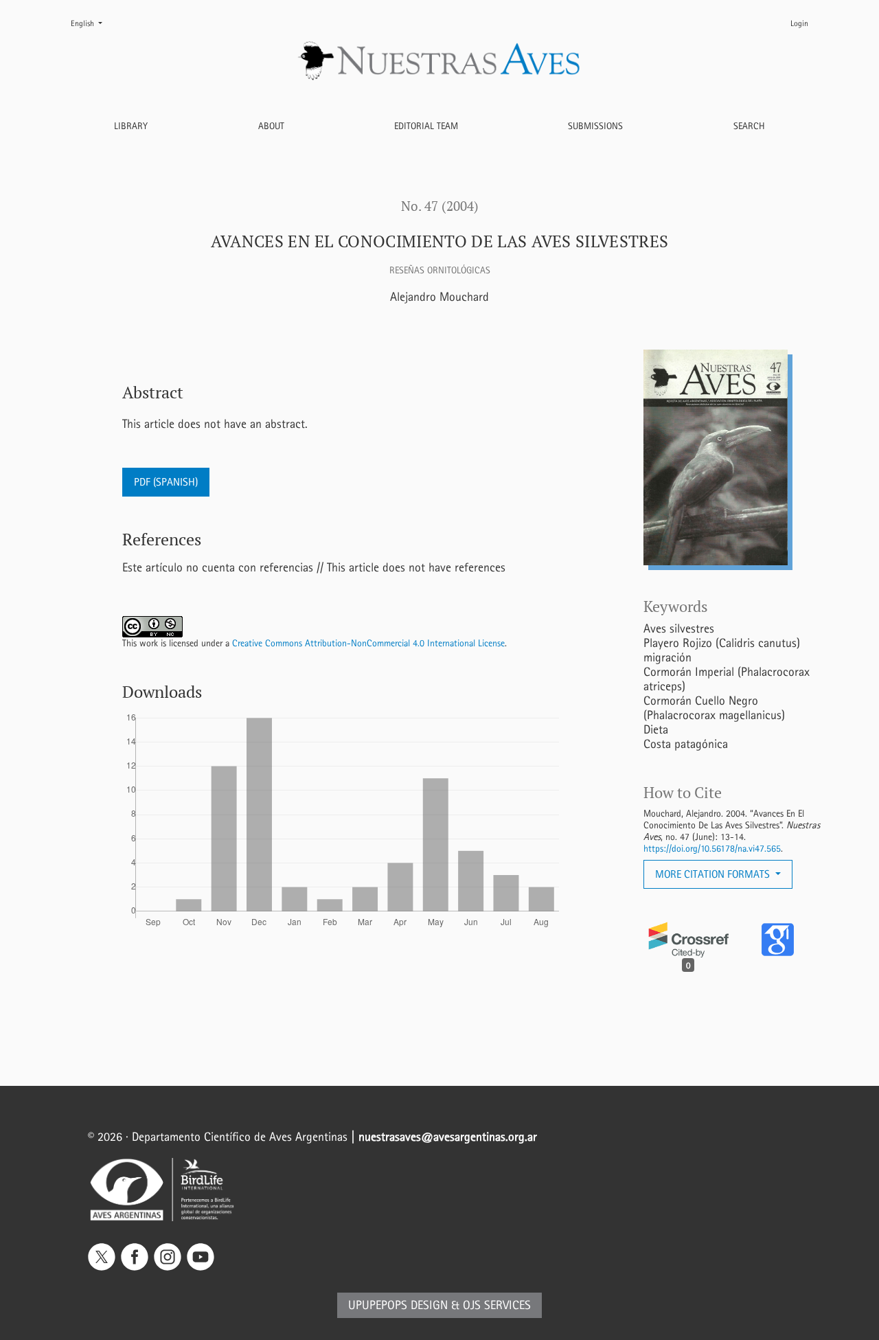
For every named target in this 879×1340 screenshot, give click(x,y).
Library (131, 126)
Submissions (595, 126)
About (271, 126)
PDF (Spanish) (166, 481)
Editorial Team (426, 126)
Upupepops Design (398, 1305)
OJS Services (497, 1305)
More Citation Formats (714, 874)
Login (799, 23)
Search (749, 126)
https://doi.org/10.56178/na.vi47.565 (712, 848)
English (92, 23)
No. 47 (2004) (440, 206)
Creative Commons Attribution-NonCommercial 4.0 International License (368, 643)
